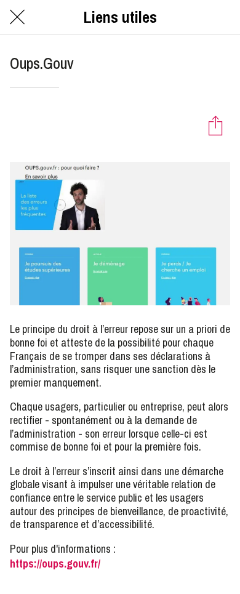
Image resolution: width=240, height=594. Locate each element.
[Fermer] (17, 17)
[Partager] (215, 125)
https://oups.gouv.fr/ (55, 563)
